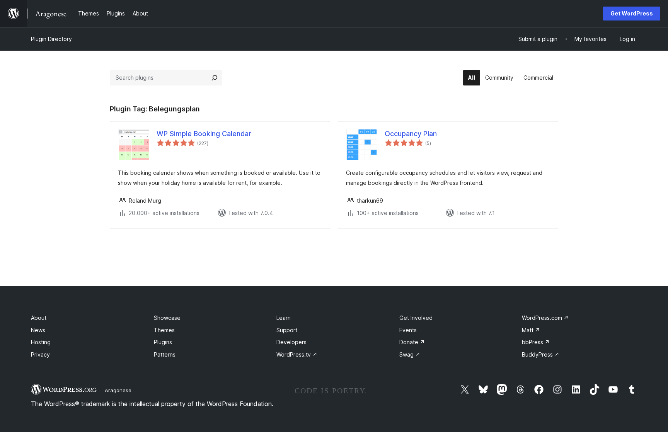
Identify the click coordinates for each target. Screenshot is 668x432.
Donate (412, 342)
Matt (531, 330)
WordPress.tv (296, 354)
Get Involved (416, 317)
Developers (291, 342)
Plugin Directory (51, 39)
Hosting (41, 342)
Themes (164, 330)
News (38, 330)
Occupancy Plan (411, 134)
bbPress (536, 342)
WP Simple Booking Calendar (204, 134)
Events (408, 330)
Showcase (167, 317)
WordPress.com (545, 317)
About (38, 317)
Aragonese (118, 390)
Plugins (163, 342)
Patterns (165, 354)
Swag (409, 354)
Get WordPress (631, 13)
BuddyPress (540, 354)
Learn (283, 317)
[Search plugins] (214, 77)
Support (286, 330)
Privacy (40, 354)
